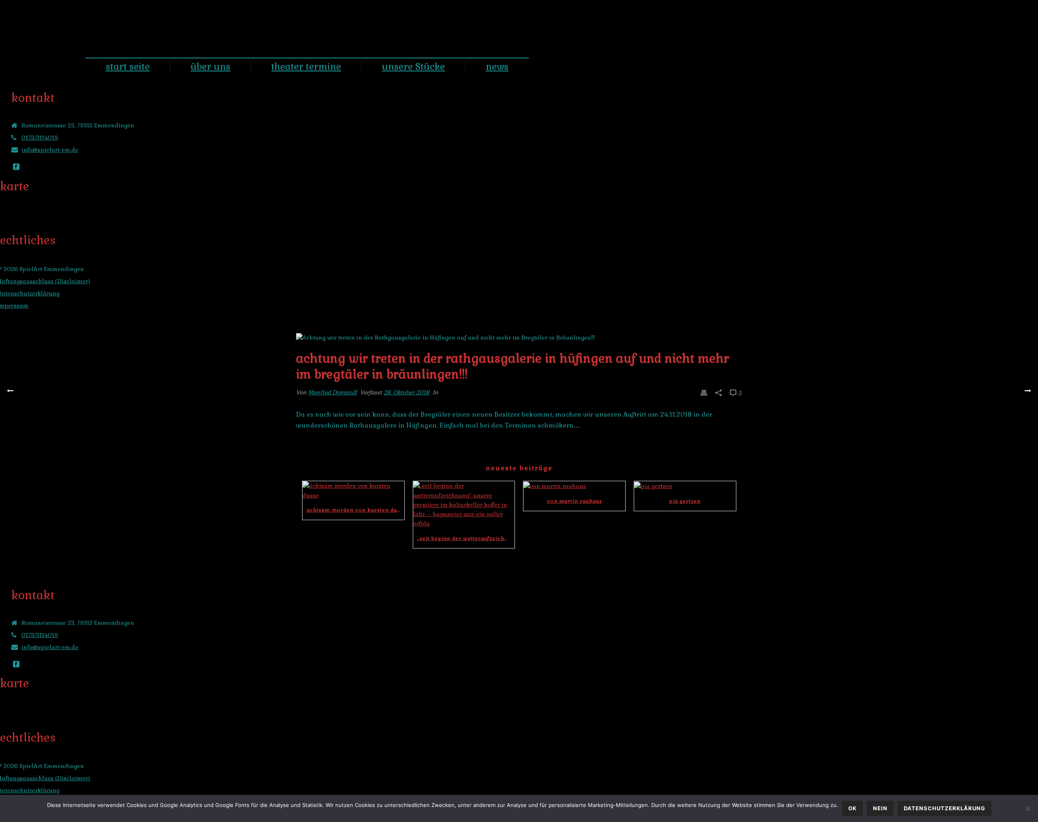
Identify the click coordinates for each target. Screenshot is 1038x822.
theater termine (306, 66)
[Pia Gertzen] (685, 486)
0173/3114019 (39, 137)
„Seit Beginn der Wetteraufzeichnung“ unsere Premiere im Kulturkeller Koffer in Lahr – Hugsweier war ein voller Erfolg (466, 538)
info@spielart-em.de (49, 149)
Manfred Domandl (332, 392)
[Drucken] (704, 392)
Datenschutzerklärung (944, 808)
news (497, 66)
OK (852, 808)
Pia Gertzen (685, 501)
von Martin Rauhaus (574, 501)
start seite (128, 66)
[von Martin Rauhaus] (574, 486)
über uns (210, 66)
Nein (880, 808)
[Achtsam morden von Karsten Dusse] (353, 490)
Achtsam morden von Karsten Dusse (355, 510)
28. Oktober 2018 (406, 392)
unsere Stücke (413, 66)
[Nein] (1028, 809)
